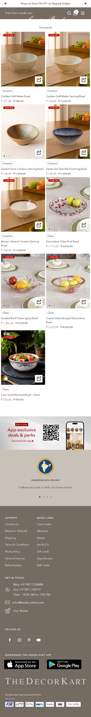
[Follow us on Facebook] (10, 640)
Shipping (10, 537)
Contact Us (11, 524)
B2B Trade (43, 565)
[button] (4, 83)
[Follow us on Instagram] (19, 640)
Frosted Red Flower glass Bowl (19, 318)
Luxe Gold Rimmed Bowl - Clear (20, 394)
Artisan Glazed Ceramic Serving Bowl (20, 243)
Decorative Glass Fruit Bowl (62, 241)
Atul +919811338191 (27, 589)
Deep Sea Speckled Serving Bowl (66, 168)
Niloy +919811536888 (28, 584)
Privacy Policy (12, 551)
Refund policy (13, 565)
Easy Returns (44, 558)
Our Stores (20, 611)
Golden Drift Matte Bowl (15, 96)
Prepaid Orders (61, 3)
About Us (42, 530)
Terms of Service (15, 558)
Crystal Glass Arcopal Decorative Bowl (65, 320)
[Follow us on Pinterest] (29, 640)
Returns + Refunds (16, 530)
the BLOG (43, 544)
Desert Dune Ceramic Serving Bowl (22, 168)
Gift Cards (43, 551)
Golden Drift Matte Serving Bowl (65, 96)
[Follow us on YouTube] (38, 640)
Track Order (44, 524)
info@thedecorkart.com (28, 602)
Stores (41, 537)
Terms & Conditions (17, 544)
